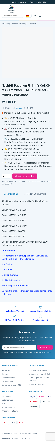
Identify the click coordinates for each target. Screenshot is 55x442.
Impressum (7, 396)
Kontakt (5, 374)
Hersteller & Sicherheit (34, 194)
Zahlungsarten (8, 381)
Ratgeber (6, 370)
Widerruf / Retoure (10, 411)
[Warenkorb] (39, 15)
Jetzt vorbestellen (24, 176)
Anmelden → (45, 347)
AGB (4, 403)
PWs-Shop (6, 24)
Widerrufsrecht (8, 407)
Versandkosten (8, 378)
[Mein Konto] (35, 15)
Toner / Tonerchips (19, 24)
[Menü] (4, 9)
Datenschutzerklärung (41, 352)
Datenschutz (7, 400)
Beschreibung (11, 194)
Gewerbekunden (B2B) (12, 385)
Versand (19, 108)
